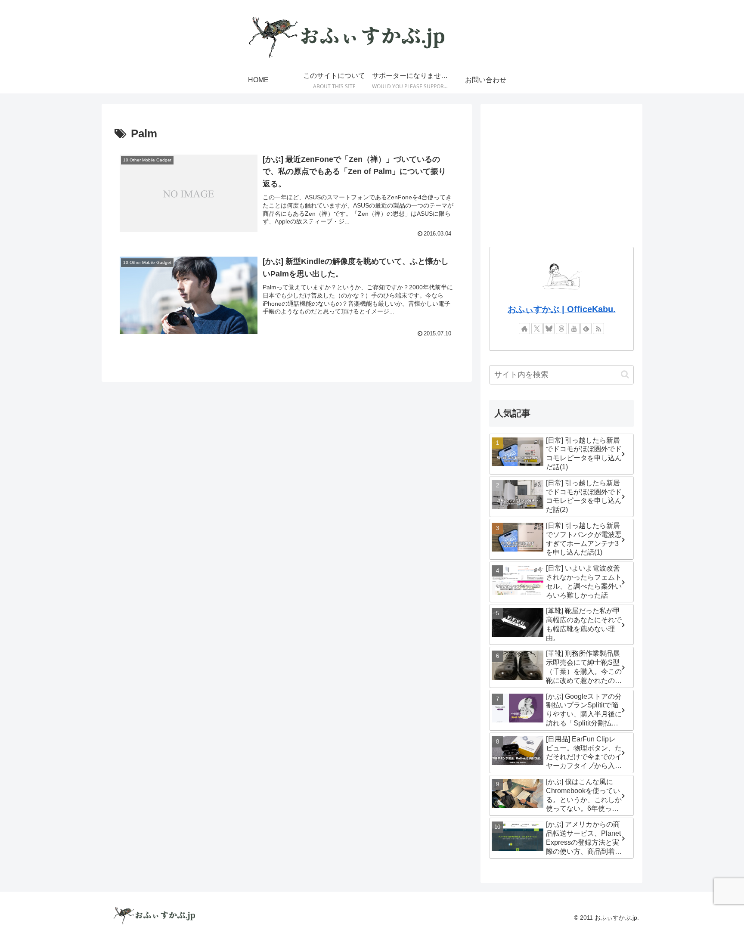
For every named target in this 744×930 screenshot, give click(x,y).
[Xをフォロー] (536, 328)
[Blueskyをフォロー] (549, 328)
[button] (624, 374)
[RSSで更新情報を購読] (598, 328)
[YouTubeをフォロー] (574, 328)
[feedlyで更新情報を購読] (586, 328)
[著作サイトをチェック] (524, 328)
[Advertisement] (561, 172)
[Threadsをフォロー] (561, 328)
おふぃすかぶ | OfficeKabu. (562, 309)
